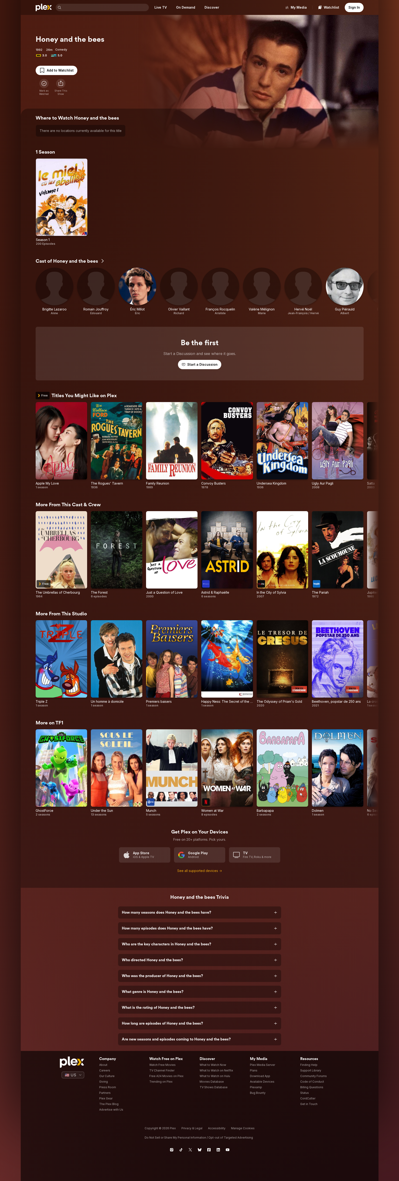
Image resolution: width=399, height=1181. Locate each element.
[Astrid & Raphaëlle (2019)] (227, 554)
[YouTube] (227, 1149)
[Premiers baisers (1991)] (172, 663)
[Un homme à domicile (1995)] (116, 663)
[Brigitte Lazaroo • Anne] (54, 291)
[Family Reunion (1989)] (172, 445)
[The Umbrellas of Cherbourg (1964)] (61, 554)
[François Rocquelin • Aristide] (220, 291)
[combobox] (105, 7)
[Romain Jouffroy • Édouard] (96, 291)
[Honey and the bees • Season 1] (61, 202)
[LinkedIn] (218, 1149)
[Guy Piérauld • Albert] (345, 291)
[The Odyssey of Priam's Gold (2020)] (282, 663)
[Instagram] (171, 1149)
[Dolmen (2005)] (337, 772)
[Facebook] (209, 1149)
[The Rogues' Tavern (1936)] (116, 445)
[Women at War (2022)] (227, 772)
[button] (60, 87)
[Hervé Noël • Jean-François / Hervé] (303, 291)
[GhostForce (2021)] (61, 772)
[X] (190, 1149)
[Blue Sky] (199, 1149)
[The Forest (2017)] (116, 554)
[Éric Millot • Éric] (137, 291)
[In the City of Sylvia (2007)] (282, 554)
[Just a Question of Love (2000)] (172, 554)
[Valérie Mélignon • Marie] (262, 291)
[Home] (44, 7)
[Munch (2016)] (172, 772)
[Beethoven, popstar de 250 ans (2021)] (337, 663)
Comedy (61, 49)
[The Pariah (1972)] (337, 554)
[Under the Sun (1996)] (116, 772)
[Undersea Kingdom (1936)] (282, 445)
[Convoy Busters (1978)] (227, 445)
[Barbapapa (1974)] (282, 772)
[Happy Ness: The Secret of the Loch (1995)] (227, 663)
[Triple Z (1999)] (61, 663)
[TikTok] (181, 1149)
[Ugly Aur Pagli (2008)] (337, 445)
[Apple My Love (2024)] (61, 445)
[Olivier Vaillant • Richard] (179, 291)
